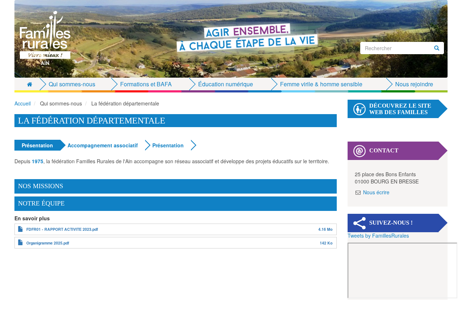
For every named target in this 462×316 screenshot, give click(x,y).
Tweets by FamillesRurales (378, 235)
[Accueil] (48, 38)
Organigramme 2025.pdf (47, 243)
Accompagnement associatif (102, 145)
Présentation (37, 145)
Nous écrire (376, 192)
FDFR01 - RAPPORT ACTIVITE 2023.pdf (62, 229)
